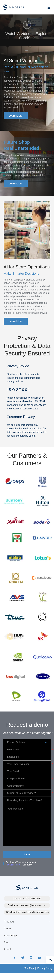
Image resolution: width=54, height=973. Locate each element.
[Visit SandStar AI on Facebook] (15, 958)
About (7, 949)
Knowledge (10, 935)
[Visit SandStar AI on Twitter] (23, 958)
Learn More (15, 115)
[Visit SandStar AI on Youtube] (39, 958)
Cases (7, 928)
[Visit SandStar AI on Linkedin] (31, 958)
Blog (6, 942)
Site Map (29, 968)
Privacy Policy (13, 865)
